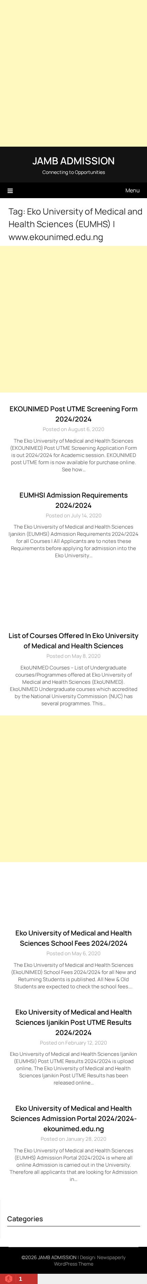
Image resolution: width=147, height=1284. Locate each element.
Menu (132, 190)
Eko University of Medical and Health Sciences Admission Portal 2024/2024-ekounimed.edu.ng (74, 1118)
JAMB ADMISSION (73, 160)
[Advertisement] (73, 73)
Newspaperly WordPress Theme (90, 1260)
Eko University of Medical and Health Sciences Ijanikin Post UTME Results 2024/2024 (73, 1022)
